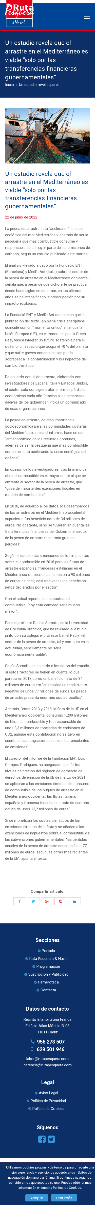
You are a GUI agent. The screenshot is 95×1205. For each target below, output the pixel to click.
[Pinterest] (60, 901)
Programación (48, 966)
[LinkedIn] (74, 901)
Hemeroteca (48, 982)
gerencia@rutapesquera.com (48, 1065)
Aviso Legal (48, 1093)
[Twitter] (33, 901)
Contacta (48, 990)
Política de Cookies (48, 1108)
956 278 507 (51, 1042)
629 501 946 (50, 1049)
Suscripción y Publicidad (48, 974)
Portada (48, 950)
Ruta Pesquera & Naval (48, 958)
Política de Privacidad (48, 1101)
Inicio (9, 84)
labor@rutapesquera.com (47, 1058)
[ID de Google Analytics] (47, 901)
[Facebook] (19, 901)
